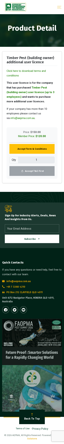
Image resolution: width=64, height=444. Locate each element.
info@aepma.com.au (22, 118)
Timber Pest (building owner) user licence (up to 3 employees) (30, 92)
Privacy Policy (40, 428)
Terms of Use (23, 428)
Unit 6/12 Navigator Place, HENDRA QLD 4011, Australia (28, 299)
